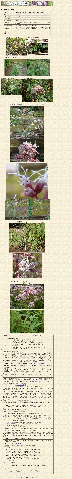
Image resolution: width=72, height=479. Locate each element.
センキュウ (21, 440)
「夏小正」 (12, 438)
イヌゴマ (37, 397)
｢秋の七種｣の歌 (33, 381)
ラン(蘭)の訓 (20, 385)
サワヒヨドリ (9, 423)
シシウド (34, 440)
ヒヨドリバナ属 (38, 363)
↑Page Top (36, 475)
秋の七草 (20, 443)
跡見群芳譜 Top (18, 475)
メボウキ (8, 426)
